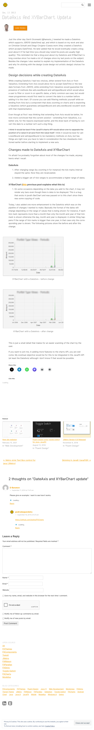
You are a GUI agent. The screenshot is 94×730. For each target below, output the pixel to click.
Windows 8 (52, 694)
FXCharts (6, 674)
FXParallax (7, 664)
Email (5, 584)
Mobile (33, 694)
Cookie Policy (50, 726)
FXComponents (9, 652)
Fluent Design (33, 689)
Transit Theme (8, 692)
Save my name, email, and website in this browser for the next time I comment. (36, 596)
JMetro (5, 658)
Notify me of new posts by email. (18, 618)
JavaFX (26, 694)
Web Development (56, 689)
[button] (33, 308)
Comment (7, 546)
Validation (48, 692)
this (25, 184)
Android (80, 692)
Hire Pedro (20, 28)
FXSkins (6, 667)
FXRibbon (6, 661)
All (3, 646)
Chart (4, 694)
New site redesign (9, 439)
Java (11, 694)
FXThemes (7, 649)
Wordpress (70, 689)
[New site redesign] (16, 429)
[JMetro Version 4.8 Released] (77, 429)
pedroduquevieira (23, 512)
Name (5, 578)
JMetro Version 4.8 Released (74, 439)
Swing (61, 694)
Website (5, 590)
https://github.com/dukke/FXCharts (29, 520)
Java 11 (44, 689)
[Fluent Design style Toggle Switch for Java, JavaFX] (46, 429)
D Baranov (15, 487)
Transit (5, 655)
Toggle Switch (9, 671)
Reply (12, 503)
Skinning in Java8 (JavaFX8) (76, 460)
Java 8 (18, 694)
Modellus (6, 677)
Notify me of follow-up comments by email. (22, 614)
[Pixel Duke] (6, 28)
